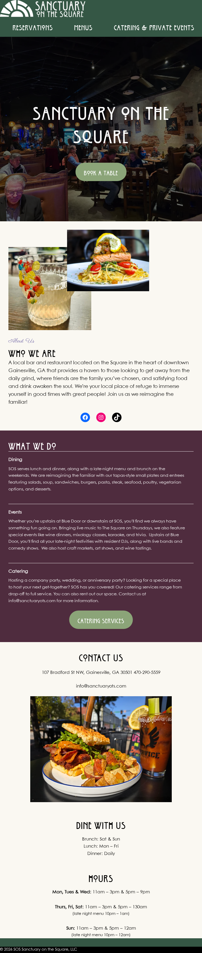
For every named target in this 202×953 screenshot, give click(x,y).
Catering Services (101, 619)
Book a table (101, 171)
